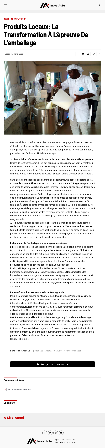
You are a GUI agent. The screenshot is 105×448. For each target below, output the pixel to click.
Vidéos (68, 440)
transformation (72, 351)
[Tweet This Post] (83, 54)
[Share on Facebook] (78, 54)
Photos (75, 440)
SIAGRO (58, 351)
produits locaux (42, 351)
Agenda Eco (59, 440)
